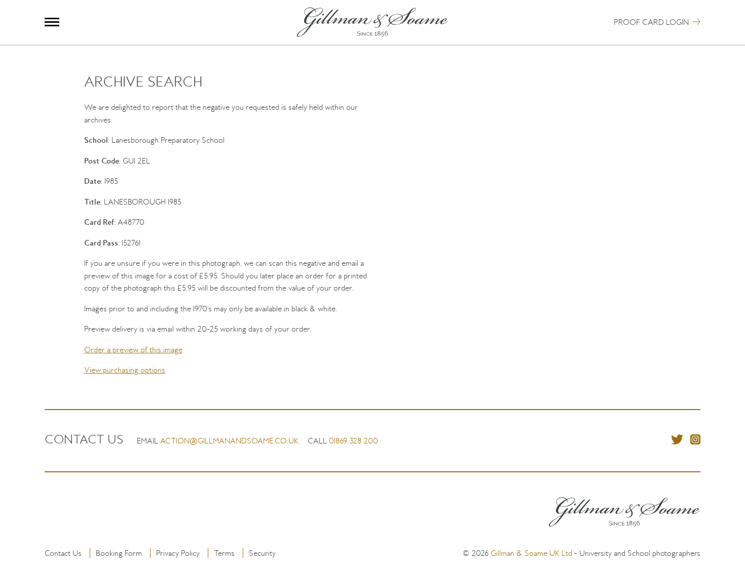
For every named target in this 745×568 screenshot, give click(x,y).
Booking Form (119, 553)
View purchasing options (124, 370)
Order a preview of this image (133, 349)
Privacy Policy (178, 553)
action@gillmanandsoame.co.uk (229, 440)
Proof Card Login (651, 22)
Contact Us (63, 553)
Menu (52, 22)
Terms (224, 553)
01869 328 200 (353, 440)
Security (262, 553)
